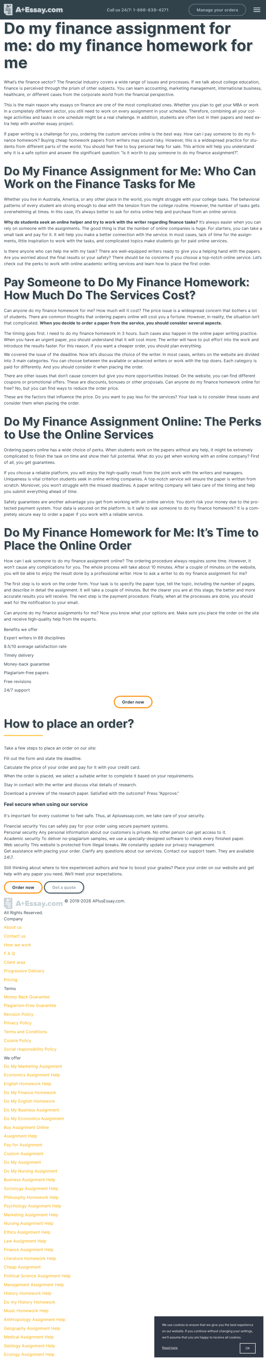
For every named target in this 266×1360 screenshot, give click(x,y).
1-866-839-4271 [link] (151, 9)
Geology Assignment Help (29, 1345)
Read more (170, 1348)
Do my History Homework (29, 1302)
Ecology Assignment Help (29, 1354)
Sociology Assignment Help (31, 1188)
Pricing (10, 979)
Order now (133, 702)
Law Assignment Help (25, 1241)
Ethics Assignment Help (27, 1232)
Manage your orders (217, 9)
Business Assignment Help (29, 1179)
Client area (14, 962)
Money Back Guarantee (27, 996)
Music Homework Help (26, 1310)
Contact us (14, 936)
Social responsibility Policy (30, 1049)
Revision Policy (19, 1014)
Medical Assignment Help (29, 1336)
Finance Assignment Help (29, 1249)
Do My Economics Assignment (34, 1118)
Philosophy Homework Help (31, 1197)
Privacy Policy (18, 1022)
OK (247, 1348)
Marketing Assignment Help (31, 1214)
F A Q (9, 953)
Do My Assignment (22, 1162)
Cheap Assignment (22, 1267)
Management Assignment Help (34, 1284)
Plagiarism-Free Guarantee (30, 1005)
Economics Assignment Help (32, 1074)
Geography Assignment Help (32, 1328)
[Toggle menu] (257, 10)
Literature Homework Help (30, 1258)
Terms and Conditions (25, 1031)
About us (13, 927)
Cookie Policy (17, 1040)
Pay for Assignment (23, 1144)
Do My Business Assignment (31, 1109)
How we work (17, 944)
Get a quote (64, 887)
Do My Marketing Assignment (33, 1066)
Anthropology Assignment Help (34, 1319)
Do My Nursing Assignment (30, 1171)
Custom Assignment (23, 1153)
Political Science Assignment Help (37, 1275)
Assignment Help (20, 1135)
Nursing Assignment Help (29, 1223)
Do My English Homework (29, 1101)
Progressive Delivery (24, 970)
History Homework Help (27, 1293)
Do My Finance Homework (30, 1092)
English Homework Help (27, 1083)
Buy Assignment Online (26, 1127)
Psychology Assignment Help (32, 1205)
